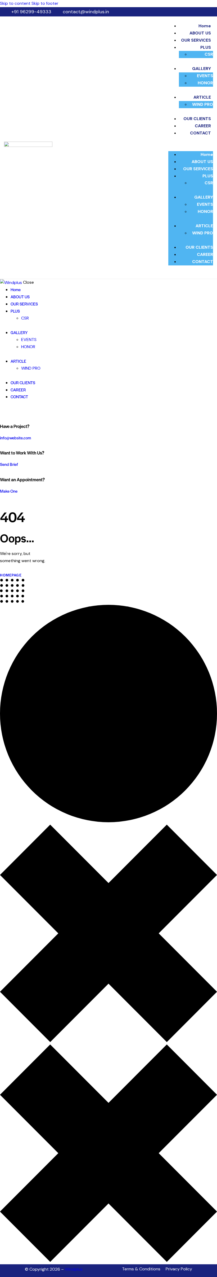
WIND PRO (202, 104)
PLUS (205, 47)
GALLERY (201, 68)
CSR (209, 54)
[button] (190, 147)
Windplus (74, 1269)
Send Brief (9, 464)
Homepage (11, 575)
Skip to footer (44, 3)
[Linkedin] (200, 1269)
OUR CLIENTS (197, 118)
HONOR (205, 83)
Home (204, 26)
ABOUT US (200, 33)
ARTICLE (202, 97)
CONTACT (200, 133)
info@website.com (15, 437)
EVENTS (205, 75)
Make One (8, 491)
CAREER (203, 126)
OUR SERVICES (196, 40)
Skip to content (15, 3)
